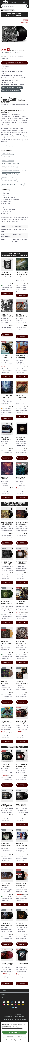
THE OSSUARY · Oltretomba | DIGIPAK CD (6, 884)
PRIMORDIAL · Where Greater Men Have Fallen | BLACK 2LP (7, 765)
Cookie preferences (20, 1019)
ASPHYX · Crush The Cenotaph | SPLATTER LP (21, 722)
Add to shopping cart (15, 63)
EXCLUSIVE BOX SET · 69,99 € (10, 163)
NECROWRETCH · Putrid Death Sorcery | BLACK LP (21, 478)
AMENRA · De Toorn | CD (20, 438)
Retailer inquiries (8, 1019)
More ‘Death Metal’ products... (11, 90)
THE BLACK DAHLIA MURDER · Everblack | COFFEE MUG (7, 273)
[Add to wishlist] (11, 259)
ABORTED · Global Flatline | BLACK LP (7, 523)
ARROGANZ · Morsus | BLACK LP (21, 924)
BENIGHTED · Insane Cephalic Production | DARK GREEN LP (6, 602)
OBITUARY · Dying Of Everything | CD (22, 356)
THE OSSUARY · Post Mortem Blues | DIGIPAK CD (21, 602)
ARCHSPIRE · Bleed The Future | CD (7, 356)
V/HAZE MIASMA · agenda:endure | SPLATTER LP (22, 563)
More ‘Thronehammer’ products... (12, 87)
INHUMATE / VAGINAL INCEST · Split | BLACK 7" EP (22, 844)
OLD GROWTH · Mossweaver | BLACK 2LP (6, 924)
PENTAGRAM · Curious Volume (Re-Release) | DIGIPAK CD (21, 396)
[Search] (26, 6)
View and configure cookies (14, 1040)
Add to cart (8, 293)
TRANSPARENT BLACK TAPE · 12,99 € (12, 184)
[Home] (2, 10)
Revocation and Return (11, 1017)
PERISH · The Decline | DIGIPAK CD (7, 805)
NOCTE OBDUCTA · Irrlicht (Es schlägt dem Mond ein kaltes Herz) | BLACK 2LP (22, 805)
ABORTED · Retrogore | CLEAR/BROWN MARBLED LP (6, 682)
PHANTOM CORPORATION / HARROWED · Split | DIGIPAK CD (22, 682)
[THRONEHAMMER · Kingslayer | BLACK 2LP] (14, 33)
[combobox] (13, 6)
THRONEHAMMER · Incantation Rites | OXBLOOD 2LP (7, 964)
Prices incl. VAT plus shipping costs (11, 52)
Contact (21, 1017)
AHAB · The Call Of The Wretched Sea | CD (22, 273)
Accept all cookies (14, 1032)
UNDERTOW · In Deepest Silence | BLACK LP (6, 844)
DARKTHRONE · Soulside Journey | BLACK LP (7, 438)
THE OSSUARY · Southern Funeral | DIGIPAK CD (7, 722)
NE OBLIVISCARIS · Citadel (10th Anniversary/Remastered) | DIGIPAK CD (7, 396)
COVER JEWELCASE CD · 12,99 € (11, 174)
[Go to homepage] (5, 2)
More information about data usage (12, 1028)
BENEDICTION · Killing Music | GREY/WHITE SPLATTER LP (21, 315)
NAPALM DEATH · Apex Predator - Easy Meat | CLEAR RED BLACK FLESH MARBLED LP (22, 884)
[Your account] (18, 2)
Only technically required (14, 1036)
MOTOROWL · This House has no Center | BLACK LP (22, 523)
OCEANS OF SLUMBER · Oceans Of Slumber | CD (5, 478)
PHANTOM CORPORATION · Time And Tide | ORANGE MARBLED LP (6, 642)
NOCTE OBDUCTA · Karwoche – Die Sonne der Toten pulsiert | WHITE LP (22, 765)
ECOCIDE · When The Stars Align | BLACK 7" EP (6, 563)
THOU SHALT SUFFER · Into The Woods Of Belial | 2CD (7, 315)
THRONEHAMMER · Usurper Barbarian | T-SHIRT (22, 964)
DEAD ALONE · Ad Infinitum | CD (21, 642)
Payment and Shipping (14, 1014)
